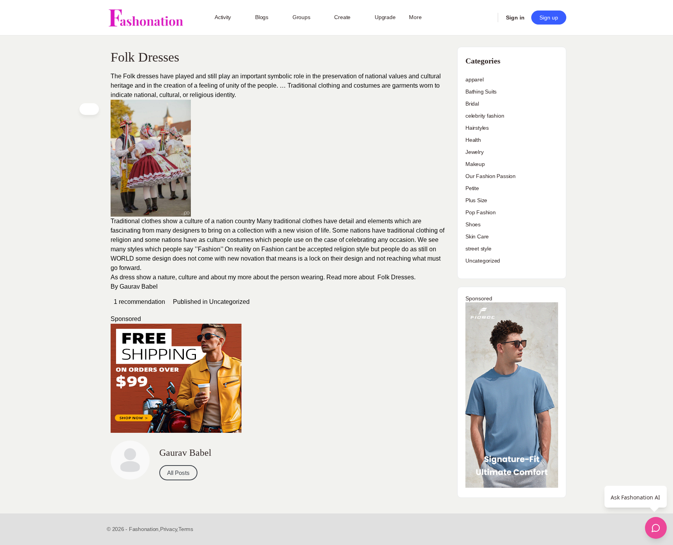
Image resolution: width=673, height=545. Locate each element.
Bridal (472, 104)
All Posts (178, 472)
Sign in (515, 17)
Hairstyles (477, 128)
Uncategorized (229, 301)
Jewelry (474, 152)
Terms (185, 529)
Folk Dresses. (396, 277)
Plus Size (476, 200)
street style (478, 248)
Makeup (475, 164)
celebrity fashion (484, 116)
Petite (472, 188)
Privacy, (169, 529)
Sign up (548, 17)
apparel (474, 79)
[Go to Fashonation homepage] (146, 18)
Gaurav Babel (139, 286)
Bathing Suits (481, 91)
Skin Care (477, 236)
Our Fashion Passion (490, 176)
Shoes (473, 224)
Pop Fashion (480, 212)
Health (473, 140)
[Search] (487, 17)
